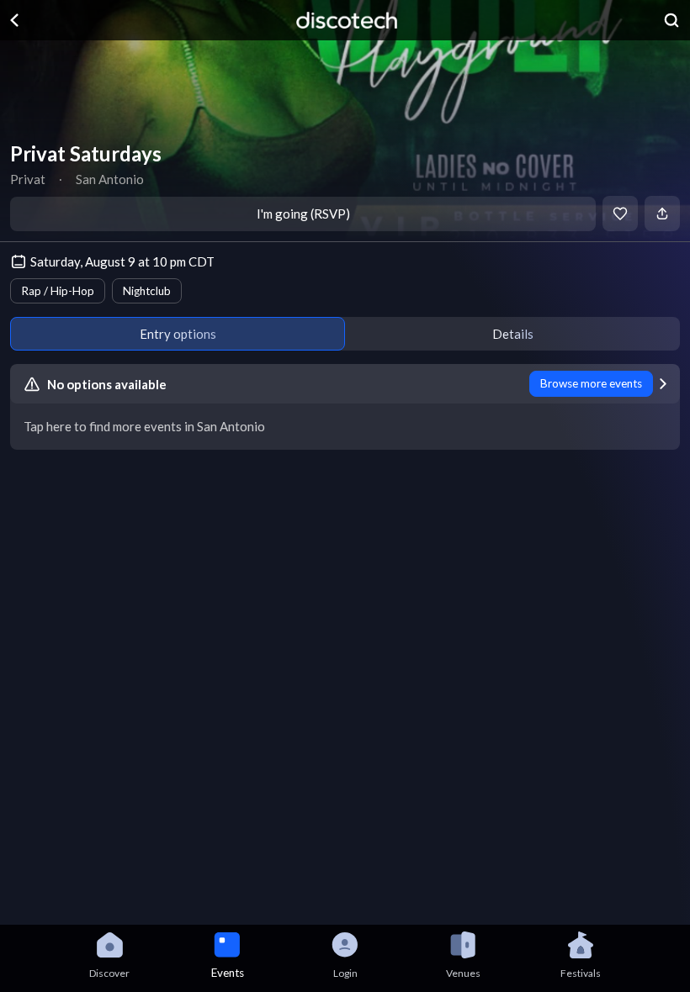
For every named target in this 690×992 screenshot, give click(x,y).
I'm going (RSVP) (303, 213)
